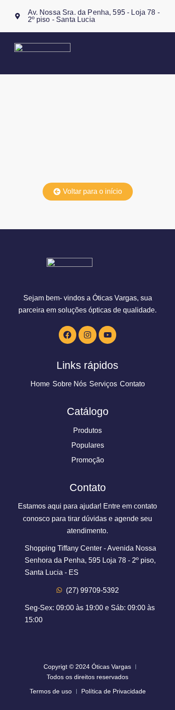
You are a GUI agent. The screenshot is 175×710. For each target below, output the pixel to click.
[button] (157, 53)
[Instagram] (87, 335)
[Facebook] (68, 335)
